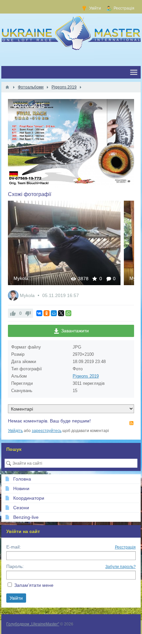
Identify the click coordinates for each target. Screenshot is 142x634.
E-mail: (13, 547)
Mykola (21, 278)
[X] (61, 313)
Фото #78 (64, 243)
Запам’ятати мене (33, 585)
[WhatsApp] (68, 313)
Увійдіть (15, 430)
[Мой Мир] (54, 313)
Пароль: (15, 566)
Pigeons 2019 (86, 376)
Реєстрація (125, 547)
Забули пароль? (120, 566)
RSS (131, 423)
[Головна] (7, 87)
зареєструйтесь (46, 430)
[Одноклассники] (47, 313)
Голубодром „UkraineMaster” (32, 624)
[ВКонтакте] (39, 313)
